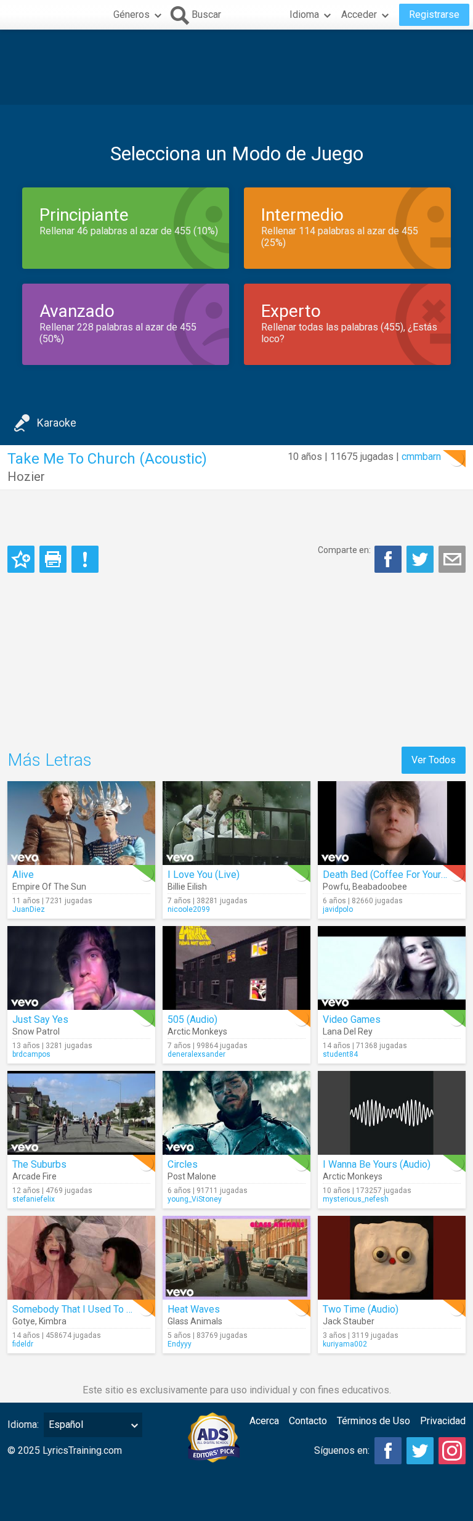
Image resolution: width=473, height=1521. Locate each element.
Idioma (304, 14)
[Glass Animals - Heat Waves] (236, 1258)
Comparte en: (344, 550)
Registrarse (434, 14)
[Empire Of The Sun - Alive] (81, 823)
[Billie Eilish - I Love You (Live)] (236, 823)
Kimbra (53, 1321)
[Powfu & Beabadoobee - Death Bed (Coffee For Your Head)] (392, 823)
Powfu (336, 887)
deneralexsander (196, 1054)
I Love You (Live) (204, 874)
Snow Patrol (36, 1031)
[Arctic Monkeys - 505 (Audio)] (236, 968)
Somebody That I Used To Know (81, 1309)
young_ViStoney (195, 1199)
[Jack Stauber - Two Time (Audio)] (392, 1258)
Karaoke (56, 422)
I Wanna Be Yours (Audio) (377, 1164)
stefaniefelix (33, 1199)
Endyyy (180, 1344)
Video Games (352, 1019)
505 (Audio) (192, 1019)
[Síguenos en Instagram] (452, 1450)
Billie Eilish (187, 887)
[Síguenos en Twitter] (420, 1450)
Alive (23, 874)
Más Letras (49, 760)
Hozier (26, 476)
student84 (340, 1054)
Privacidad (443, 1421)
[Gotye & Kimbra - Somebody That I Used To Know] (81, 1258)
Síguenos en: (342, 1450)
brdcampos (31, 1054)
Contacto (308, 1421)
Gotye (23, 1321)
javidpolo (338, 909)
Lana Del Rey (348, 1031)
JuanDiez (28, 909)
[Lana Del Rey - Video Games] (392, 968)
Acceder (359, 14)
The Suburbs (39, 1164)
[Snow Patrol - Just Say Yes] (81, 968)
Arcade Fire (34, 1176)
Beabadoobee (379, 887)
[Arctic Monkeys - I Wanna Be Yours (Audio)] (392, 1113)
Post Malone (192, 1176)
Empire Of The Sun (49, 887)
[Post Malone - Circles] (236, 1113)
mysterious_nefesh (356, 1199)
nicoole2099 (189, 909)
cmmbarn (421, 456)
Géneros (131, 14)
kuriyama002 (345, 1344)
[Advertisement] (236, 67)
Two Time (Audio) (360, 1309)
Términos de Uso (373, 1421)
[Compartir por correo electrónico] (452, 559)
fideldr (22, 1344)
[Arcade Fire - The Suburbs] (81, 1113)
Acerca (264, 1421)
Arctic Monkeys (197, 1031)
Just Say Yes (40, 1019)
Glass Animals (195, 1321)
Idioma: (23, 1424)
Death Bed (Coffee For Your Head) (396, 874)
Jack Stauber (348, 1321)
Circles (183, 1164)
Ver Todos (433, 760)
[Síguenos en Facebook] (388, 1450)
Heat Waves (194, 1309)
